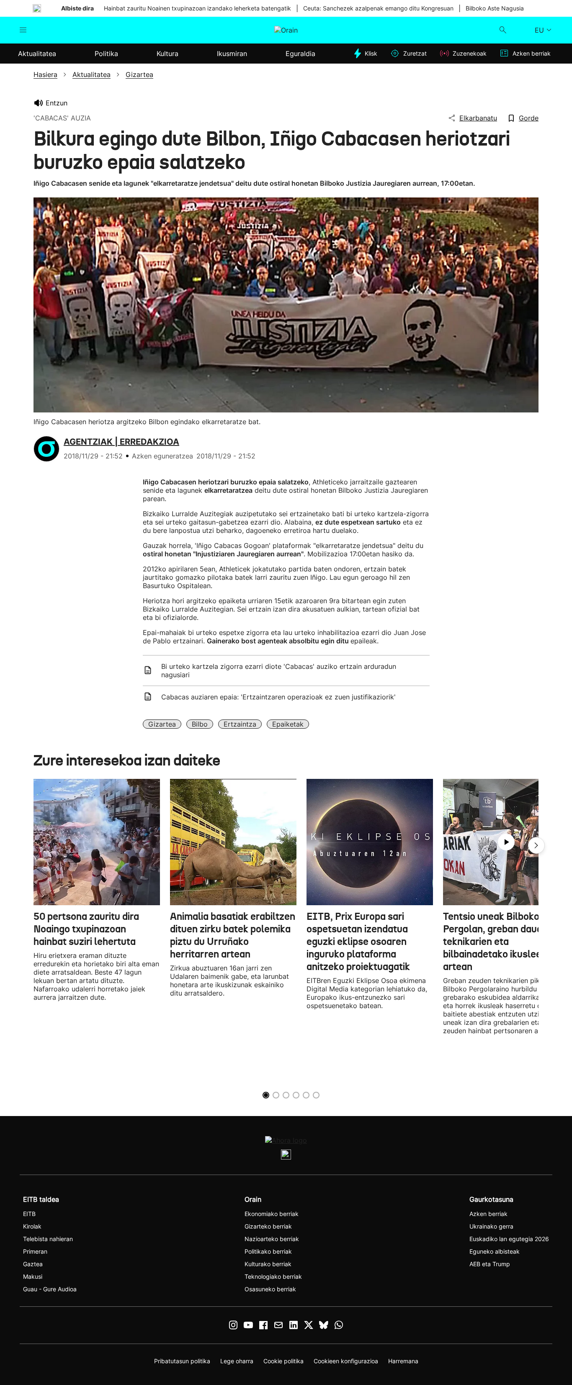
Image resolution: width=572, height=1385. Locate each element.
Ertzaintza (240, 724)
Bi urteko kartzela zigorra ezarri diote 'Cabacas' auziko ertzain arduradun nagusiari (278, 670)
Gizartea (162, 724)
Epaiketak (288, 724)
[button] (536, 845)
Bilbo (200, 724)
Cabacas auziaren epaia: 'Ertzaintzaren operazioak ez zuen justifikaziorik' (278, 697)
